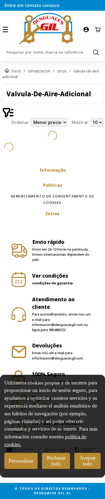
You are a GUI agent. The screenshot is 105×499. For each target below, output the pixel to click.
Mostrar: (80, 122)
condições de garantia (52, 283)
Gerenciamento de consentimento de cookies (52, 199)
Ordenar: (21, 122)
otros (61, 71)
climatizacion (39, 71)
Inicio (16, 71)
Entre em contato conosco (32, 5)
